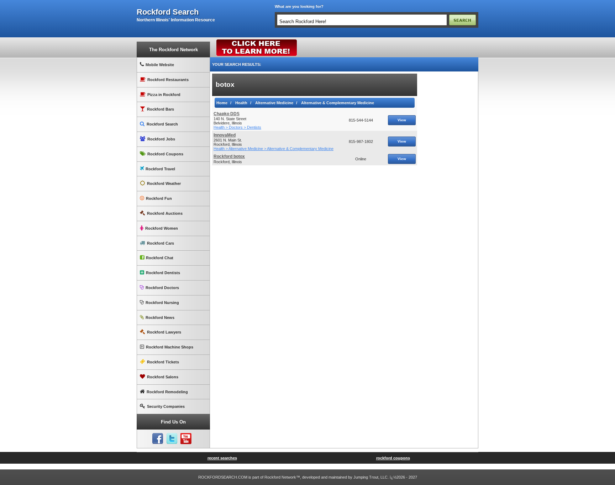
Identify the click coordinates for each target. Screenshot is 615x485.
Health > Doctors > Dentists (237, 127)
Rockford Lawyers (164, 332)
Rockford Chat (159, 258)
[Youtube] (186, 438)
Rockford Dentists (163, 273)
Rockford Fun (159, 198)
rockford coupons (393, 458)
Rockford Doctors (162, 288)
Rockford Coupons (165, 154)
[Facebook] (157, 438)
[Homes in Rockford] (257, 41)
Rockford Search (162, 124)
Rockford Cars (160, 243)
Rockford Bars (160, 109)
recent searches (222, 458)
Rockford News (160, 317)
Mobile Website (160, 65)
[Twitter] (172, 438)
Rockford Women (161, 228)
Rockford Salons (162, 377)
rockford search (168, 12)
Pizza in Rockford (163, 94)
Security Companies (166, 406)
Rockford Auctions (165, 213)
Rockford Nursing (162, 302)
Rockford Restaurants (168, 80)
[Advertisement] (447, 180)
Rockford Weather (164, 183)
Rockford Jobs (161, 139)
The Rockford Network (173, 49)
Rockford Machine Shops (169, 347)
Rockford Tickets (163, 362)
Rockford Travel (160, 169)
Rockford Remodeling (167, 392)
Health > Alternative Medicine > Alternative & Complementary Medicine (273, 148)
